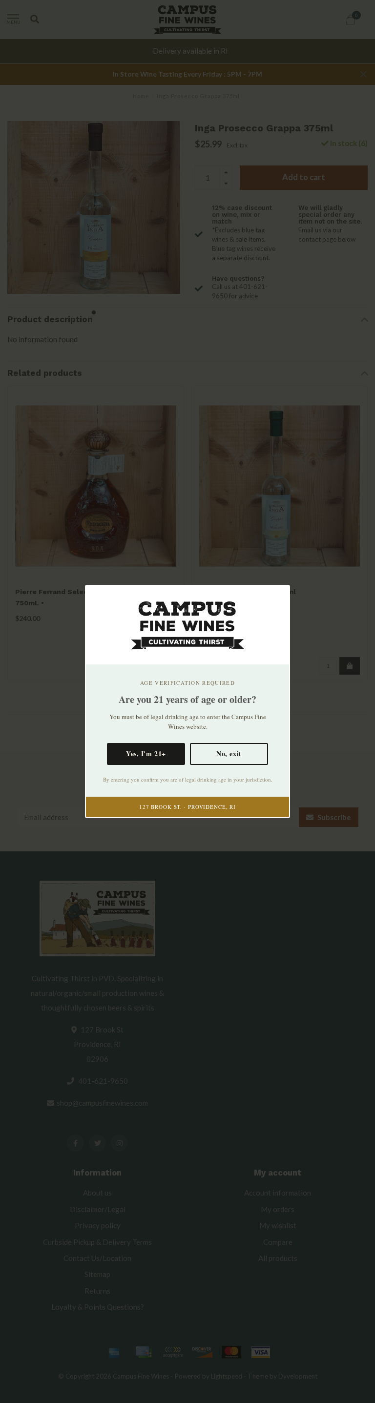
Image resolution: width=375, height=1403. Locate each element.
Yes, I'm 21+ (146, 753)
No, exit (228, 753)
